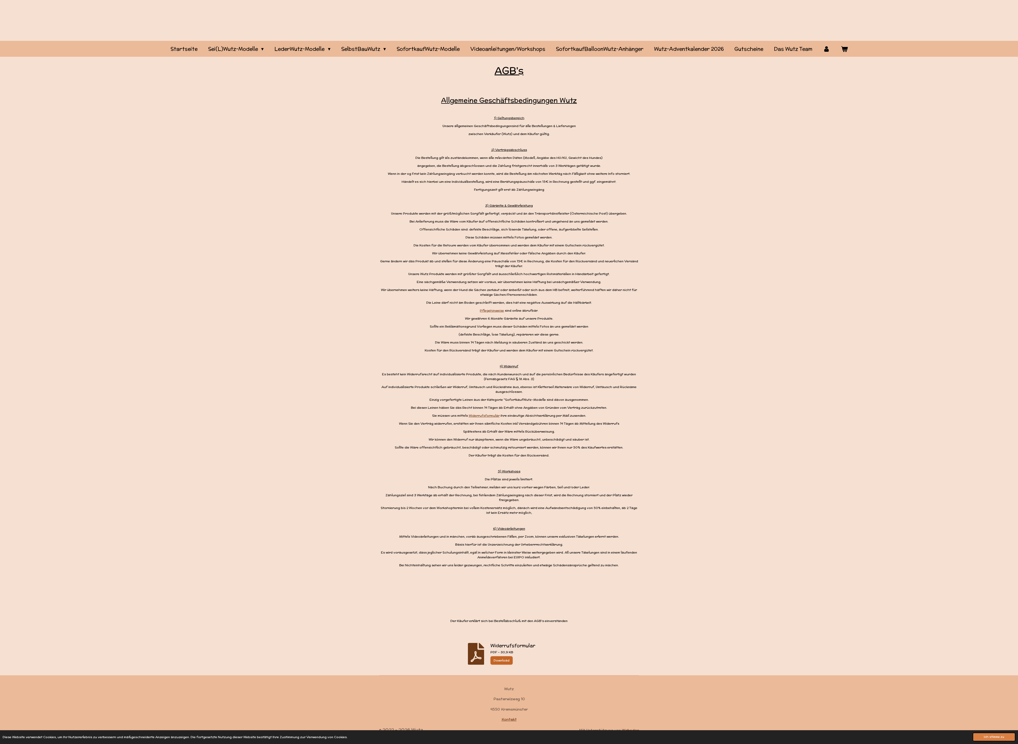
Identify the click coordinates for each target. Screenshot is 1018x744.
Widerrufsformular (484, 415)
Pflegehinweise (492, 310)
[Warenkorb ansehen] (844, 48)
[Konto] (826, 48)
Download (502, 660)
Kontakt (509, 719)
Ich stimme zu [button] (994, 737)
